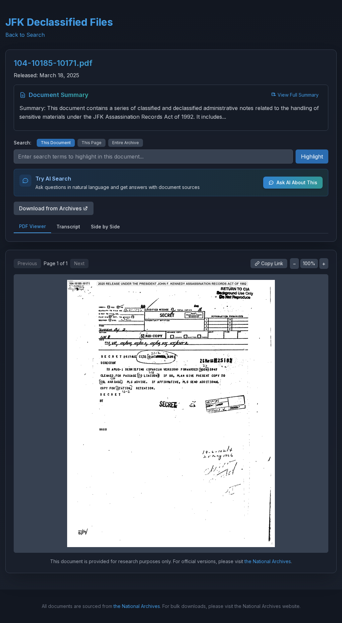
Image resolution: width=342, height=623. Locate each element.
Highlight (312, 156)
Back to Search (25, 34)
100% (309, 263)
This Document (56, 142)
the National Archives (267, 561)
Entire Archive (125, 142)
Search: (22, 142)
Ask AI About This (297, 182)
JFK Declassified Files (59, 22)
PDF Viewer (32, 226)
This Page (91, 142)
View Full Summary (298, 95)
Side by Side (105, 226)
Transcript (68, 226)
